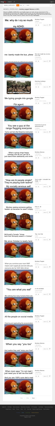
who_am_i (37, 263)
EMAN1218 (37, 21)
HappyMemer (38, 208)
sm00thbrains (38, 128)
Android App (27, 412)
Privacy (17, 409)
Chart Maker (40, 407)
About (14, 409)
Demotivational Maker (49, 407)
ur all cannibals (39, 288)
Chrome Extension (35, 412)
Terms (22, 409)
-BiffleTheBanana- (38, 372)
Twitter (23, 412)
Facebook (18, 412)
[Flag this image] (50, 25)
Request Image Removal (37, 409)
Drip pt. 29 (38, 206)
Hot (18, 5)
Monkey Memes (39, 152)
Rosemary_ (37, 182)
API (25, 409)
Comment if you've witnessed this (40, 125)
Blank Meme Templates (25, 407)
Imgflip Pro (4, 407)
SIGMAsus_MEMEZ (39, 83)
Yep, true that (39, 234)
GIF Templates (34, 407)
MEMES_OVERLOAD (9, 5)
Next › (33, 398)
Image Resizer (8, 409)
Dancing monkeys (40, 81)
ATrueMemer (37, 99)
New (21, 5)
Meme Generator (16, 407)
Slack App (29, 409)
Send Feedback (46, 409)
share (45, 25)
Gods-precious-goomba (39, 290)
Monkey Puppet (39, 19)
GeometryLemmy (38, 57)
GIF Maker (10, 407)
